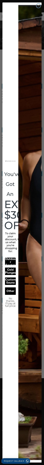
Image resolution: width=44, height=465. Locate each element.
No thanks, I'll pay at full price (10, 300)
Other (10, 291)
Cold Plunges (10, 271)
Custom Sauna (10, 281)
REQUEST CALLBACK (14, 461)
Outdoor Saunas (10, 261)
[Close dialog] (38, 5)
